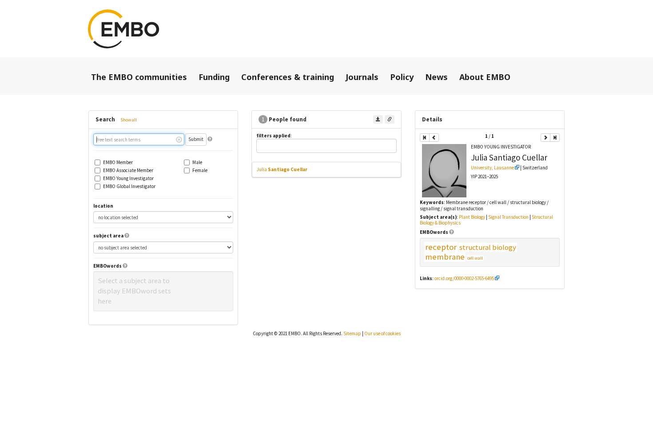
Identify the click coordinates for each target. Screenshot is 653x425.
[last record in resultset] (555, 137)
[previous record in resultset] (434, 137)
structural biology (487, 247)
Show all (128, 120)
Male (197, 162)
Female (199, 170)
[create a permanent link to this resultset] (389, 119)
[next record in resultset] (545, 137)
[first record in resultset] (425, 137)
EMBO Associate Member (128, 170)
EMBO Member (118, 162)
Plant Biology (472, 217)
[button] (209, 139)
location (103, 206)
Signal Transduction (508, 217)
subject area (108, 236)
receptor (441, 247)
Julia (282, 169)
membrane (445, 257)
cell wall (475, 258)
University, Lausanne (492, 167)
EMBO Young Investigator (128, 178)
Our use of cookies (382, 333)
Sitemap (352, 333)
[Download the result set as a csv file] (378, 119)
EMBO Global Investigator (129, 186)
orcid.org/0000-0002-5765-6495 (464, 278)
